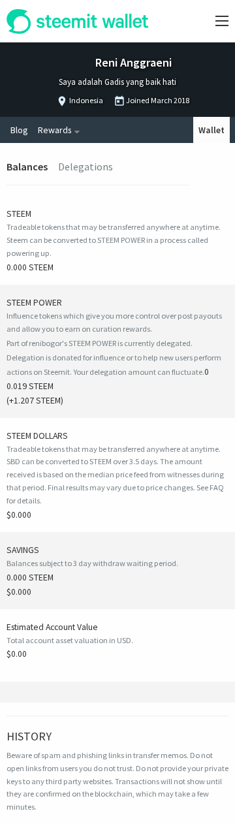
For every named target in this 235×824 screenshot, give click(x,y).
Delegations (85, 166)
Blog (18, 130)
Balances (27, 166)
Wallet (211, 130)
